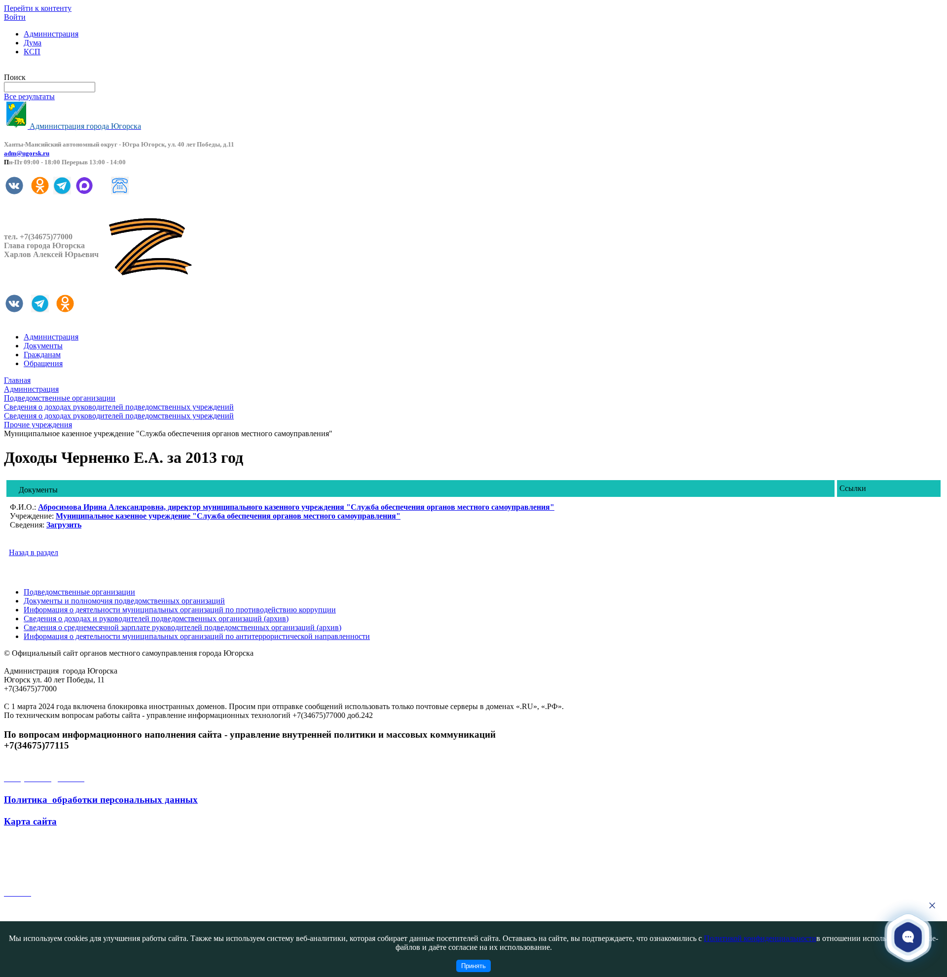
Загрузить (63, 525)
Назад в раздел (33, 552)
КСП (32, 51)
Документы (43, 345)
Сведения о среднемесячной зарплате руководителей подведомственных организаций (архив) (182, 627)
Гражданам (42, 354)
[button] (908, 937)
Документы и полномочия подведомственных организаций (124, 601)
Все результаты (29, 96)
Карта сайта (30, 821)
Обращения (43, 363)
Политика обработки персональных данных (101, 799)
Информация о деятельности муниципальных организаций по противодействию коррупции (180, 609)
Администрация (51, 34)
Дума (32, 42)
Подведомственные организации (79, 592)
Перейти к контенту (38, 8)
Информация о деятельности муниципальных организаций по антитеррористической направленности (197, 636)
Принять (473, 966)
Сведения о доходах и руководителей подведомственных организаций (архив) (156, 618)
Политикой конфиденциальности (760, 938)
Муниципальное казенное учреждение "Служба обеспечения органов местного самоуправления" (228, 516)
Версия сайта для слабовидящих (58, 68)
